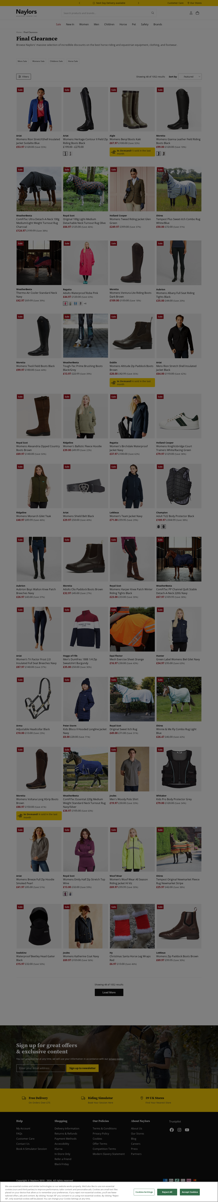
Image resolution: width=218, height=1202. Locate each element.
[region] (109, 1192)
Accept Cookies (190, 1192)
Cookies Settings (144, 1192)
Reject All (167, 1192)
